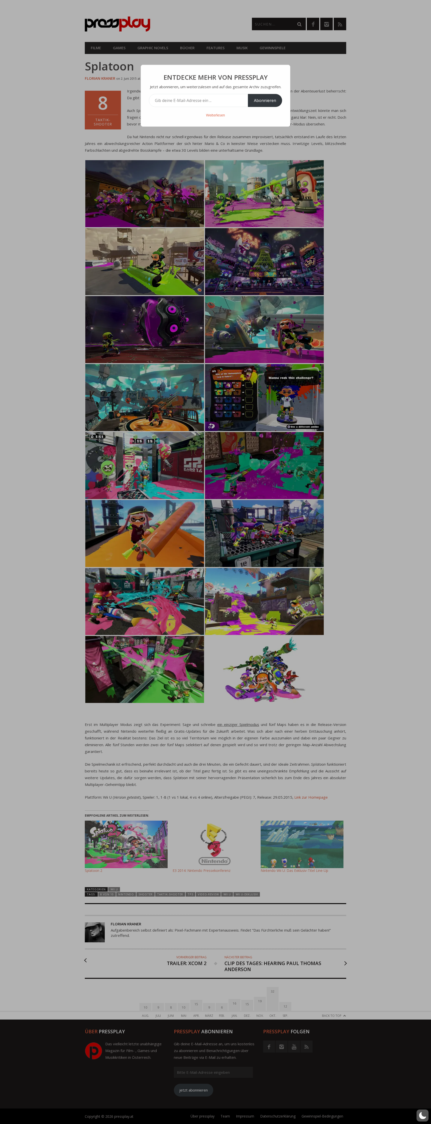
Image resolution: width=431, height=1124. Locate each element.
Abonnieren (265, 100)
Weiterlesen (215, 115)
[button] (423, 1116)
